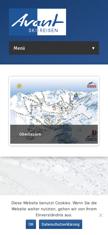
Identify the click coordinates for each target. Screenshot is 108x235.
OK (30, 224)
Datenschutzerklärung (61, 224)
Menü (19, 48)
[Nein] (101, 215)
